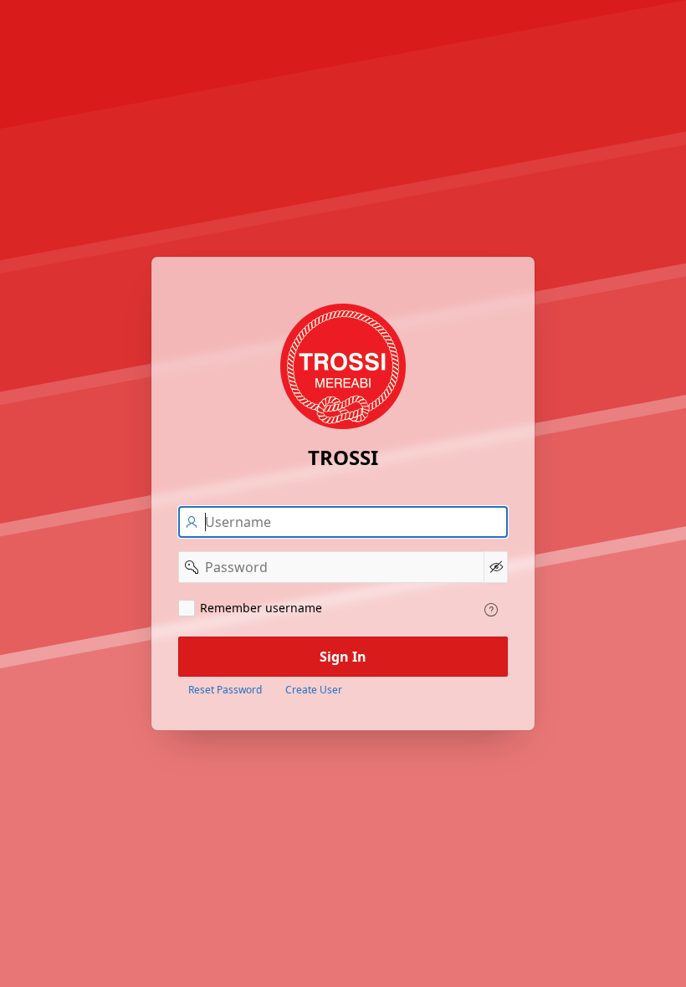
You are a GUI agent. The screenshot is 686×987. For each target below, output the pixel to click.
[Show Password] (496, 567)
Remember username (261, 608)
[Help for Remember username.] (491, 609)
